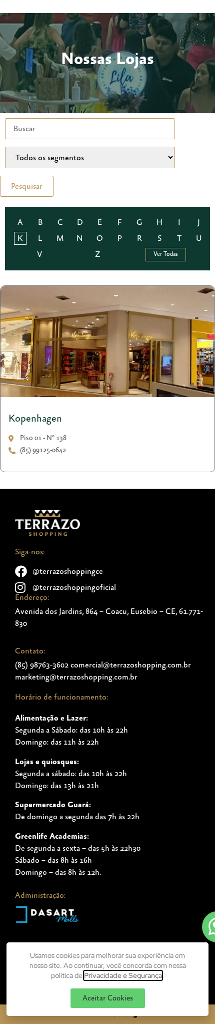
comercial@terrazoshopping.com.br (130, 664)
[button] (107, 998)
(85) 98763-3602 (41, 664)
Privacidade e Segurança (123, 975)
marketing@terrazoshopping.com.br (76, 676)
